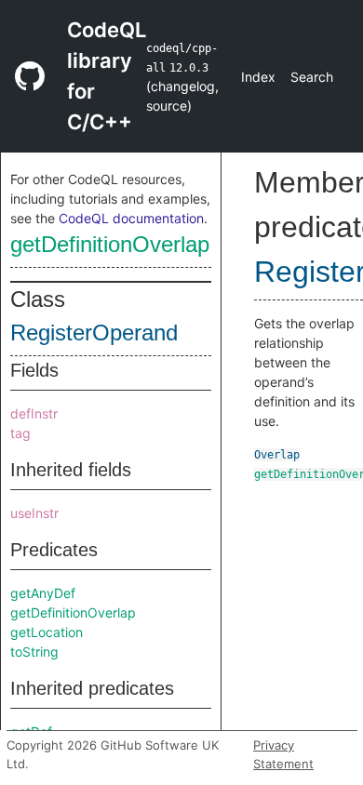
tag (20, 433)
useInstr (34, 513)
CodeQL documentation (131, 218)
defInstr (34, 413)
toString (34, 651)
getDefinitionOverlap (109, 244)
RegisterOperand (94, 332)
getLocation (46, 632)
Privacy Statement (283, 754)
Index (258, 77)
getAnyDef (42, 593)
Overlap (277, 454)
